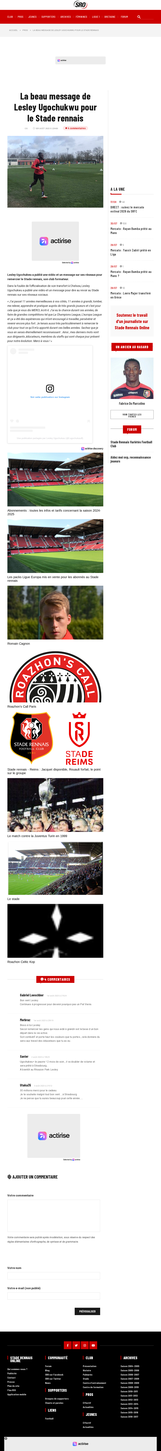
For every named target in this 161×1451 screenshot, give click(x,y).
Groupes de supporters (57, 1399)
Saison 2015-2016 (129, 1412)
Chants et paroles (54, 1403)
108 (124, 223)
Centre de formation (93, 1387)
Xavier (24, 1056)
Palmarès (87, 1375)
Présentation (89, 1366)
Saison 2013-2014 (129, 1404)
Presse (11, 1382)
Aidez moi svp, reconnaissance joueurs (131, 459)
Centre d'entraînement (94, 1383)
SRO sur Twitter (53, 1379)
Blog (47, 1370)
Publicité (12, 1373)
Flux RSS (11, 1390)
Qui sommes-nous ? (17, 1369)
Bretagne (110, 17)
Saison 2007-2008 (130, 1379)
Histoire (87, 1370)
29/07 (114, 245)
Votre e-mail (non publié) (24, 1288)
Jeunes (32, 17)
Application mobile (16, 1394)
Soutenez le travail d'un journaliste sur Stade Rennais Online (132, 321)
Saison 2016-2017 (129, 1417)
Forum (48, 1366)
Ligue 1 (96, 17)
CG (26, 128)
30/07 (114, 223)
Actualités (88, 1407)
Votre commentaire (20, 1195)
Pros (20, 17)
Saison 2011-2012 (129, 1396)
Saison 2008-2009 (130, 1383)
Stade (86, 1379)
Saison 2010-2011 (129, 1391)
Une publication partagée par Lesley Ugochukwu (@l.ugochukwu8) (50, 438)
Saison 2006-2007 (130, 1375)
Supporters (49, 17)
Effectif (87, 1403)
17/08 (113, 202)
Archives (66, 17)
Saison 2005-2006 (130, 1370)
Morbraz (25, 1020)
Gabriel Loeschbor (32, 995)
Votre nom (14, 1268)
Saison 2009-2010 (130, 1387)
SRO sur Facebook (54, 1375)
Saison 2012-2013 (129, 1400)
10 (124, 288)
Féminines (81, 17)
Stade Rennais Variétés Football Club (131, 444)
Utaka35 (25, 1085)
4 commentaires (77, 128)
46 (123, 202)
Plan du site (13, 1386)
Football (49, 1419)
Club (10, 17)
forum (124, 17)
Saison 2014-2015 (129, 1408)
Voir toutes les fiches (132, 415)
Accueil (13, 30)
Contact (11, 1378)
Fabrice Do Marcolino (132, 403)
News (48, 1383)
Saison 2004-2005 (130, 1366)
